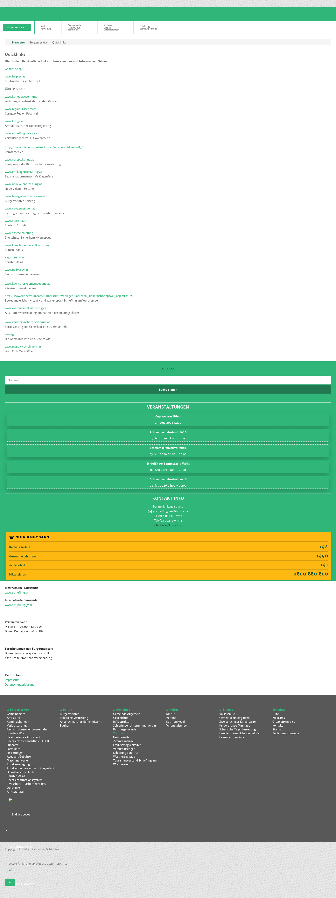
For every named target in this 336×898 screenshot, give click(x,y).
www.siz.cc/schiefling (19, 233)
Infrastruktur (122, 721)
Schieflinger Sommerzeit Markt (168, 463)
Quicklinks (14, 787)
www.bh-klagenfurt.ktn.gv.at (24, 172)
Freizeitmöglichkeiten (127, 745)
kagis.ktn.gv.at (14, 257)
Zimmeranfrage (123, 741)
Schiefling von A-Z (125, 753)
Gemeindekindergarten (234, 718)
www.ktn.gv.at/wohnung (21, 96)
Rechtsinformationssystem (24, 780)
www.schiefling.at (16, 592)
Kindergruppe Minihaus (234, 725)
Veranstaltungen (124, 749)
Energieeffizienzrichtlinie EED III (28, 741)
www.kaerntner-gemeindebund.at (27, 283)
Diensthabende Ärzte (21, 772)
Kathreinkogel (175, 721)
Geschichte (120, 718)
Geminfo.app (13, 69)
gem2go (10, 334)
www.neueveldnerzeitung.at (23, 184)
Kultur (170, 714)
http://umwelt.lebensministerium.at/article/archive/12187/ (44, 147)
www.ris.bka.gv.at (16, 269)
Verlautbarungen (18, 725)
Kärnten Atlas (16, 776)
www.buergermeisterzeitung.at (25, 196)
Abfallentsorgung (18, 764)
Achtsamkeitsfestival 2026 (168, 432)
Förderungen (15, 753)
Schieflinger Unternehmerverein (134, 725)
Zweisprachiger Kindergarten (238, 721)
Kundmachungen (18, 721)
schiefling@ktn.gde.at (168, 525)
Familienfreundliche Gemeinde (239, 733)
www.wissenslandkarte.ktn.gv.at (26, 308)
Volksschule (227, 714)
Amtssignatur (16, 791)
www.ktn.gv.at (14, 121)
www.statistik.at (15, 221)
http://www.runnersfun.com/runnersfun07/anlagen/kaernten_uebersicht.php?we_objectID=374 (69, 296)
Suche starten (168, 389)
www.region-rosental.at (21, 109)
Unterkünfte (121, 737)
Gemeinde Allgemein (126, 714)
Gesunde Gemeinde (232, 737)
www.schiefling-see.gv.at (21, 133)
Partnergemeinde (124, 729)
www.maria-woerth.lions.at (23, 346)
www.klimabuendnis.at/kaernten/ (27, 245)
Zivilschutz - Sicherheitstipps (26, 784)
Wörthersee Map (124, 756)
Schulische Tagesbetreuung (237, 729)
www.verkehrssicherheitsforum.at (27, 322)
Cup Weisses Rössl (168, 416)
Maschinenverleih (18, 760)
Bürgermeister (69, 714)
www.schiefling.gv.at (18, 605)
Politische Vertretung (74, 718)
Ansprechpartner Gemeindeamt (81, 721)
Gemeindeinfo (16, 714)
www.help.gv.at (15, 76)
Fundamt (12, 745)
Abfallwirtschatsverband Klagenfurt (30, 768)
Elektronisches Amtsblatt (23, 737)
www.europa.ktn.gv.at (19, 159)
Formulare (13, 749)
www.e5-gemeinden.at (20, 208)
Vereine (171, 718)
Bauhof (64, 725)
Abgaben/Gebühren (19, 756)
